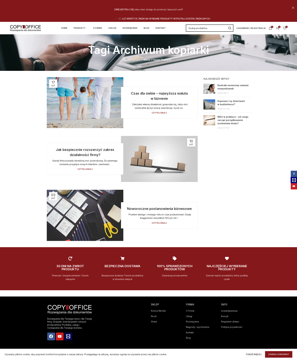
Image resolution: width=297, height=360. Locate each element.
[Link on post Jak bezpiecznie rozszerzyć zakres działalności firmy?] (159, 159)
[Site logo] (25, 28)
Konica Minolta (158, 310)
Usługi (189, 316)
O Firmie (190, 310)
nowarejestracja (229, 310)
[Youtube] (60, 336)
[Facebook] (51, 336)
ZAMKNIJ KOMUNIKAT (278, 354)
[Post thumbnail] (209, 89)
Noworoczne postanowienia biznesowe (159, 209)
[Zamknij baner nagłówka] (293, 8)
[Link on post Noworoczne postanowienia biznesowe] (85, 215)
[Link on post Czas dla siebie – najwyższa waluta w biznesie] (85, 102)
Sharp (154, 321)
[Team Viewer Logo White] (68, 336)
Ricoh (154, 316)
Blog (188, 337)
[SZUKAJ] (229, 28)
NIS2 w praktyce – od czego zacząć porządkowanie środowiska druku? (232, 120)
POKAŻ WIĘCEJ (254, 354)
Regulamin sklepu (230, 321)
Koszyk (225, 316)
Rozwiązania (192, 321)
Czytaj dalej (159, 113)
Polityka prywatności (231, 327)
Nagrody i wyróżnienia (197, 327)
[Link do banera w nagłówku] (148, 8)
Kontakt (190, 332)
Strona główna (132, 59)
